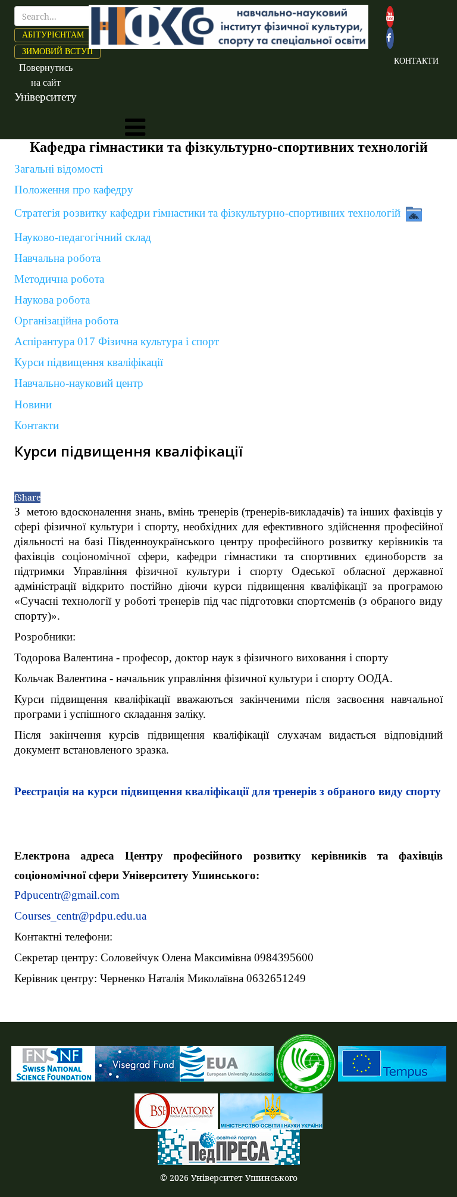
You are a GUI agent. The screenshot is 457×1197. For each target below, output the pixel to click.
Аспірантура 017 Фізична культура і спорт (116, 341)
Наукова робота (52, 299)
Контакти (36, 425)
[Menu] (135, 127)
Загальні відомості (58, 168)
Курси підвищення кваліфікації (88, 362)
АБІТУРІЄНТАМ (53, 34)
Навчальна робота (57, 258)
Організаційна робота (66, 320)
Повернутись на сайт (45, 82)
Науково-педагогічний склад (82, 237)
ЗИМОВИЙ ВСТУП (57, 51)
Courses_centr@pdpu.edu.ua (80, 916)
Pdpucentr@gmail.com (67, 895)
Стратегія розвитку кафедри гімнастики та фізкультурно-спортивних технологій (207, 212)
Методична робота (59, 279)
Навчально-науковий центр (78, 383)
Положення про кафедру (73, 189)
